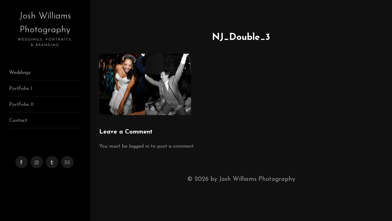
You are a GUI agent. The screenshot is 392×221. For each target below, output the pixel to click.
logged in (139, 146)
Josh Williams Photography (45, 29)
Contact (18, 120)
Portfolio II (21, 104)
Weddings (20, 72)
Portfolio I (20, 88)
